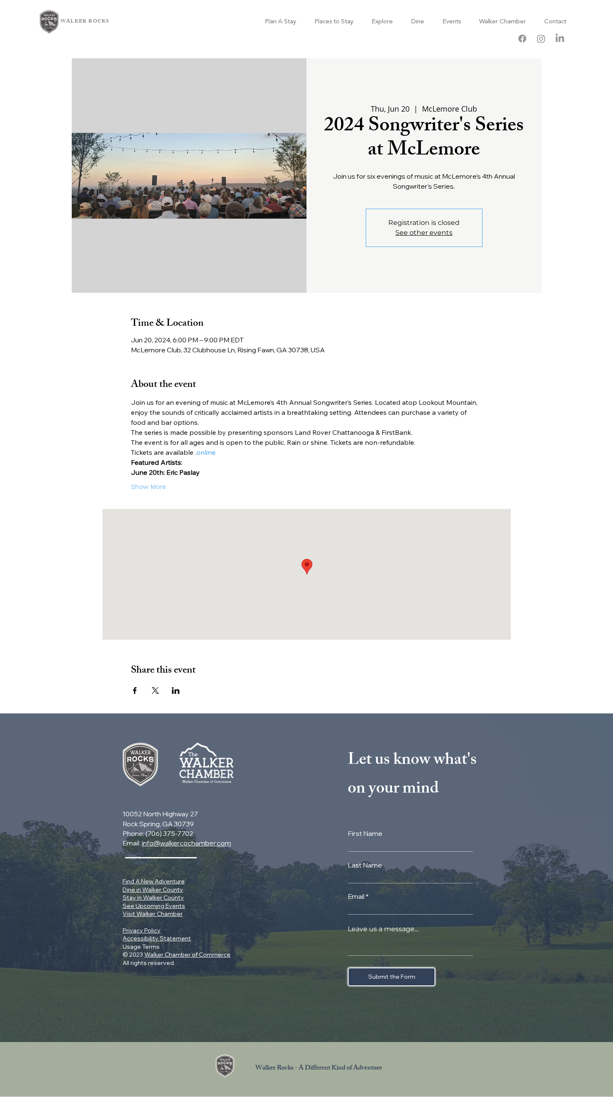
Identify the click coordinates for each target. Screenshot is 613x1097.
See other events (423, 233)
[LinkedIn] (560, 38)
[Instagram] (541, 38)
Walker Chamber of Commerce (187, 954)
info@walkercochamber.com (186, 843)
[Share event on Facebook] (135, 690)
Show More (148, 487)
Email (356, 896)
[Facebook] (522, 38)
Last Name (365, 865)
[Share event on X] (155, 690)
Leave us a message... (383, 929)
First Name (365, 833)
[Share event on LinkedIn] (176, 690)
